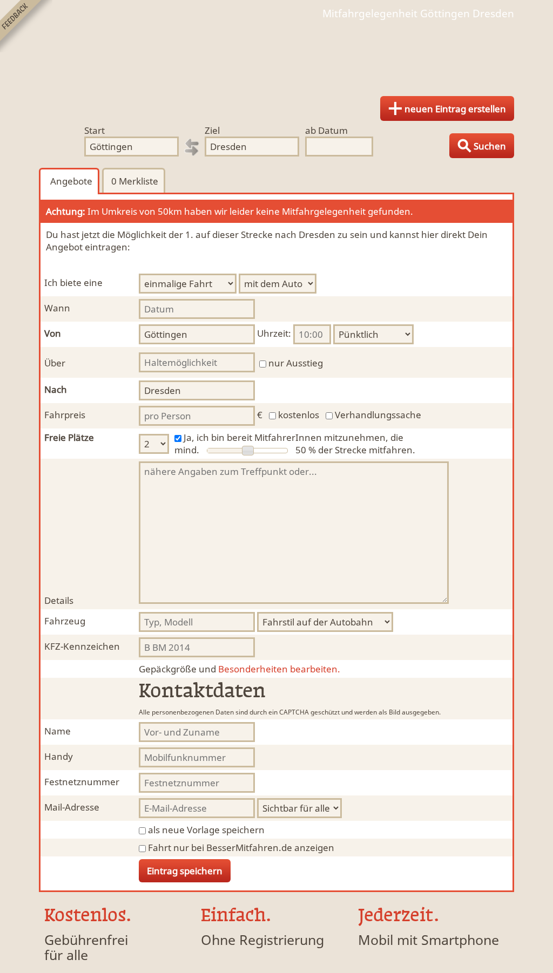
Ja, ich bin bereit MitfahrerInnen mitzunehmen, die (293, 437)
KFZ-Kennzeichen (82, 646)
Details (58, 600)
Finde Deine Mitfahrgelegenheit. (276, 54)
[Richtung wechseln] (191, 147)
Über (54, 363)
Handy (58, 756)
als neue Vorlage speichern (206, 830)
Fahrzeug (64, 621)
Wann (57, 308)
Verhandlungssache (378, 415)
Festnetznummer (81, 781)
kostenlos (298, 415)
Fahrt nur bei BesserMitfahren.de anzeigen (241, 847)
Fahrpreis (64, 415)
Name (57, 731)
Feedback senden (26, 26)
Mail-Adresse (71, 807)
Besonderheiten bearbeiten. (239, 669)
